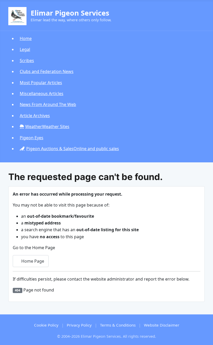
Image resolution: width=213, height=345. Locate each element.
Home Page (32, 261)
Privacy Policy (79, 325)
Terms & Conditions (118, 325)
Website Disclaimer (161, 325)
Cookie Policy (46, 325)
